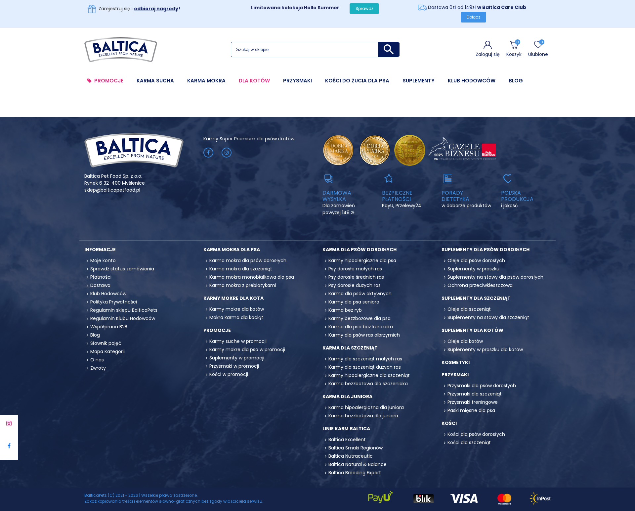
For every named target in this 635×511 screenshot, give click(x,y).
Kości (449, 423)
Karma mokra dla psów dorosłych (247, 260)
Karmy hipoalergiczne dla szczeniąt (369, 375)
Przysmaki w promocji (234, 366)
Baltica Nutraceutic (350, 456)
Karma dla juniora (347, 396)
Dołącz (473, 17)
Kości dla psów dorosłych (476, 434)
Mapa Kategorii (107, 351)
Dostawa (100, 285)
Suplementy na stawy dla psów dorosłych (495, 277)
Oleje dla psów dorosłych (476, 260)
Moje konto (103, 260)
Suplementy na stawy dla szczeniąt (488, 317)
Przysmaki (297, 80)
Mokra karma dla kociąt (236, 317)
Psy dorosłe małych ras (355, 268)
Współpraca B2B (108, 326)
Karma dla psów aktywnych (360, 293)
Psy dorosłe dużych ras (354, 285)
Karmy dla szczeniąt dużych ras (364, 367)
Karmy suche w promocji (238, 341)
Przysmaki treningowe (472, 402)
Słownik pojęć (105, 343)
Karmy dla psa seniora (353, 302)
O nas (97, 359)
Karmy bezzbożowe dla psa (359, 318)
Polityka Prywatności (113, 302)
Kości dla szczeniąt (469, 442)
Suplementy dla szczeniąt (476, 298)
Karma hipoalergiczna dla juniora (366, 407)
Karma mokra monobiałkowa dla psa (251, 277)
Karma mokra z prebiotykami (242, 285)
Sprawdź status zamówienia (122, 268)
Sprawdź (364, 8)
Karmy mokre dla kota (233, 298)
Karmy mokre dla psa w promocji (247, 349)
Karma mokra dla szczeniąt (240, 268)
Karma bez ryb (345, 310)
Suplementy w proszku (473, 268)
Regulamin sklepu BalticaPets (123, 310)
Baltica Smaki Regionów (355, 447)
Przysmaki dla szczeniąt (474, 394)
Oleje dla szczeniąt (469, 309)
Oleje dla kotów (465, 341)
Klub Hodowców (471, 80)
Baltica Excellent (347, 439)
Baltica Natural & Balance (357, 464)
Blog (516, 80)
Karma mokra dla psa (231, 249)
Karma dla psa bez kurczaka (360, 326)
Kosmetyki (456, 362)
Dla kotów (254, 80)
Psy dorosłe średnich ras (356, 277)
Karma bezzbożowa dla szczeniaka (368, 383)
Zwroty (98, 368)
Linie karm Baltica (346, 428)
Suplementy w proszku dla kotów (485, 349)
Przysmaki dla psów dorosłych (481, 385)
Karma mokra (206, 80)
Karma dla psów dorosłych (359, 249)
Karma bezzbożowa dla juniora (363, 415)
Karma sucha (155, 80)
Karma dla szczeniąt (350, 348)
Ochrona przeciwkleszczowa (480, 285)
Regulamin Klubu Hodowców (122, 318)
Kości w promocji (228, 374)
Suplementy (418, 80)
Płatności (100, 277)
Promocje (108, 80)
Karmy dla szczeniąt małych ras (365, 358)
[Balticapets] (120, 49)
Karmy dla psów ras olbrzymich (364, 335)
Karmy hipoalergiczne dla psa (362, 260)
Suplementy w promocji (236, 357)
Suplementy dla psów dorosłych (485, 249)
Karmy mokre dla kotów (236, 309)
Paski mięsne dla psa (471, 410)
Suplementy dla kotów (472, 330)
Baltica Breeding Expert (354, 472)
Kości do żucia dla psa (357, 80)
